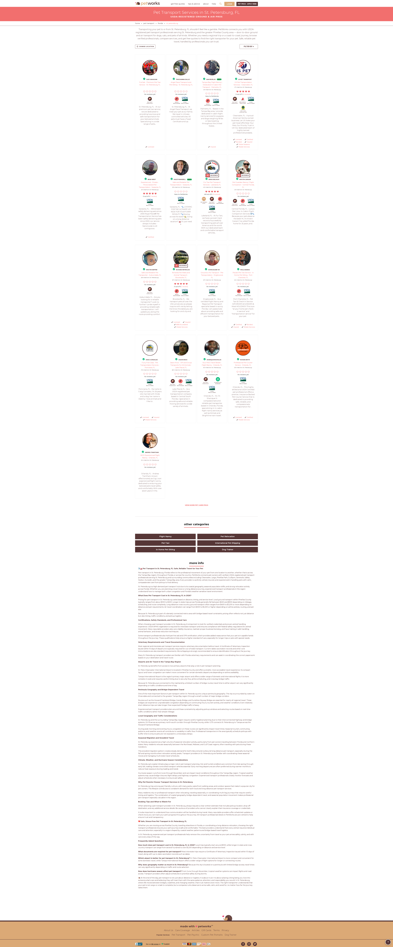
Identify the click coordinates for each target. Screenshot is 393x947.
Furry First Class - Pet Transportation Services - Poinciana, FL (149, 365)
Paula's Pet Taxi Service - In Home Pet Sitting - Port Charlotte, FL (243, 275)
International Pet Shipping (227, 543)
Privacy (225, 930)
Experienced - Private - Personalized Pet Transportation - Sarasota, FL (150, 184)
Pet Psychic (193, 935)
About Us (168, 930)
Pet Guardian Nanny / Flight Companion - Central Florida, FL (243, 184)
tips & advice (194, 4)
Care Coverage (182, 930)
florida (160, 23)
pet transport (148, 23)
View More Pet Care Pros (196, 505)
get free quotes (178, 4)
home (137, 23)
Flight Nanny (165, 536)
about (206, 4)
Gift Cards (206, 930)
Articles (195, 930)
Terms (216, 930)
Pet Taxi (165, 543)
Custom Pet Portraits (212, 935)
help (214, 4)
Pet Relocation (228, 536)
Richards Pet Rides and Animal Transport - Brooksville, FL (181, 275)
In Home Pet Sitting (165, 549)
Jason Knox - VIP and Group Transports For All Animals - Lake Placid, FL (181, 365)
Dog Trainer (227, 549)
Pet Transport (178, 935)
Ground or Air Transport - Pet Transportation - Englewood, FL (212, 275)
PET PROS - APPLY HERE (247, 4)
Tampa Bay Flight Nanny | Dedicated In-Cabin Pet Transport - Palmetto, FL (212, 84)
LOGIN (229, 4)
